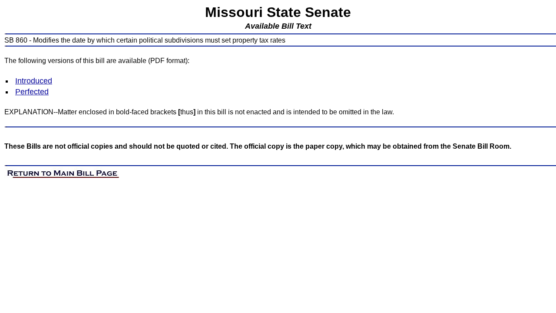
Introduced (33, 81)
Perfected (32, 91)
